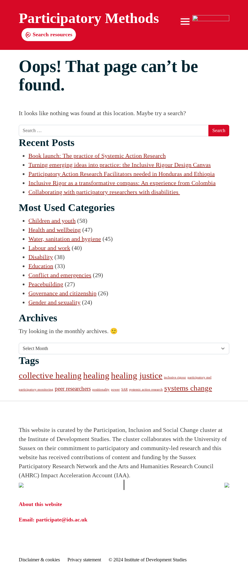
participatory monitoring (36, 389)
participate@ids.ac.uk (61, 520)
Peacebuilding (45, 284)
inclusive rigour (175, 377)
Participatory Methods (89, 18)
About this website (40, 504)
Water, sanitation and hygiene (64, 238)
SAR (124, 389)
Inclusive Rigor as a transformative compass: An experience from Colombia (122, 183)
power (115, 389)
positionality (100, 389)
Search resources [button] (51, 34)
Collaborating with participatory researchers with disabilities (104, 192)
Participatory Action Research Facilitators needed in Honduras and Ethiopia (121, 173)
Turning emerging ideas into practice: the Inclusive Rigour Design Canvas (119, 164)
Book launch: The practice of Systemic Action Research (97, 155)
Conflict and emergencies (59, 275)
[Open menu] (185, 21)
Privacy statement (84, 559)
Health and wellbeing (54, 229)
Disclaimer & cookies (39, 559)
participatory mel (199, 377)
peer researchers (73, 388)
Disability (40, 257)
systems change (188, 388)
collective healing (50, 375)
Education (40, 266)
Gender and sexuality (54, 302)
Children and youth (52, 220)
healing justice (136, 375)
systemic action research (146, 389)
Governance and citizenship (62, 293)
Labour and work (49, 248)
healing (96, 375)
